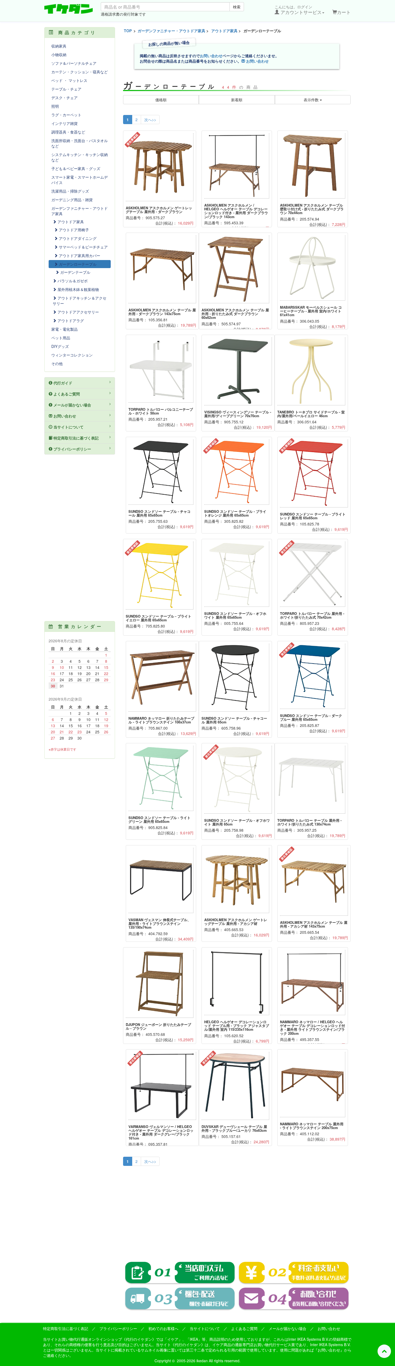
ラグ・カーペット (66, 114)
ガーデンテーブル (74, 272)
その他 (57, 363)
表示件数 (312, 99)
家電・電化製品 (64, 329)
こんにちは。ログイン (298, 9)
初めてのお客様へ (163, 1328)
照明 (55, 106)
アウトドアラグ (70, 320)
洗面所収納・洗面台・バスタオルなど (79, 143)
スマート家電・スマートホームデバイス (79, 179)
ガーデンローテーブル (77, 264)
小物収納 (58, 54)
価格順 (161, 99)
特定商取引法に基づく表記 (75, 438)
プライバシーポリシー (71, 449)
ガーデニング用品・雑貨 (72, 199)
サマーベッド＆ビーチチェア (83, 247)
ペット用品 (60, 337)
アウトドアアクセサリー (77, 312)
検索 (236, 6)
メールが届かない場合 (71, 405)
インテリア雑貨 (64, 123)
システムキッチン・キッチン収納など (79, 157)
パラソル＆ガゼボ (72, 280)
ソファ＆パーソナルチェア (73, 63)
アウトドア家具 (224, 30)
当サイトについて (68, 427)
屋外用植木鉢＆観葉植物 (77, 289)
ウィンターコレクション (72, 355)
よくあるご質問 (66, 394)
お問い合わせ (211, 55)
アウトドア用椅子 (73, 229)
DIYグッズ (60, 346)
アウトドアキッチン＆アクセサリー (79, 300)
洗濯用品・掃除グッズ (70, 191)
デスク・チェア (64, 97)
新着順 (236, 99)
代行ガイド (62, 382)
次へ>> (150, 119)
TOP (128, 30)
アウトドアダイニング (77, 238)
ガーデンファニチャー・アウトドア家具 (171, 30)
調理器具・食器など (68, 132)
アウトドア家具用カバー (79, 255)
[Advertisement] (237, 1210)
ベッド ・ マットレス (69, 80)
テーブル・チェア (66, 89)
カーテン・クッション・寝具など (79, 71)
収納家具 (58, 46)
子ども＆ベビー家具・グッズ (75, 168)
